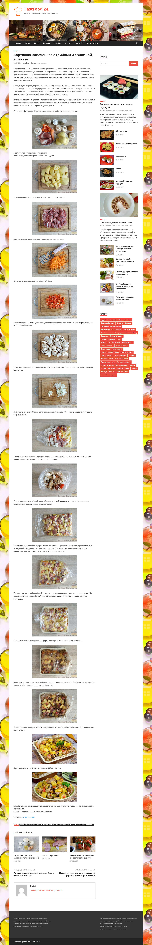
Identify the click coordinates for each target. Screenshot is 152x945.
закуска (134, 368)
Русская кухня (79, 824)
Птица (119, 339)
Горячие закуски (125, 320)
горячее (120, 368)
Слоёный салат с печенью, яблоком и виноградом (124, 286)
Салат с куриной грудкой (110, 352)
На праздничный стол (64, 824)
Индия (18, 43)
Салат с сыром (106, 355)
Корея (37, 43)
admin (27, 63)
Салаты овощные (120, 355)
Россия (46, 43)
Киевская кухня (129, 329)
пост (126, 372)
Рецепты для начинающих (110, 342)
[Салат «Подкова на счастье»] (119, 217)
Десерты (120, 323)
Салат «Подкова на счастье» (116, 222)
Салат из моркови (122, 346)
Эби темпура (121, 131)
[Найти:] (119, 63)
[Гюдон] (107, 176)
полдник (120, 372)
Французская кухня (108, 362)
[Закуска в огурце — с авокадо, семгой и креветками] (107, 254)
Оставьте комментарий (39, 63)
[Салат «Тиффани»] (54, 853)
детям (127, 368)
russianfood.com (28, 817)
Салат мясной (117, 349)
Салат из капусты (107, 346)
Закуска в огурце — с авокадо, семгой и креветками (124, 248)
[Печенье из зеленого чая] (107, 151)
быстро (132, 365)
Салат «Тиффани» (50, 855)
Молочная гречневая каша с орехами (125, 298)
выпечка (111, 368)
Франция (69, 43)
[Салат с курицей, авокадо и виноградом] (107, 279)
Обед (135, 333)
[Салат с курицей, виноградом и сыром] (107, 267)
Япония (79, 43)
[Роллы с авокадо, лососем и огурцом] (119, 99)
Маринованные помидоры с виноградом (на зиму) (82, 856)
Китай (27, 43)
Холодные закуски (123, 362)
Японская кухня (122, 365)
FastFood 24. (36, 9)
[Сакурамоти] (107, 164)
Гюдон (118, 169)
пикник (111, 372)
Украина (57, 43)
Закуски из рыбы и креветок (111, 329)
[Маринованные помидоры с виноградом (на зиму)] (82, 853)
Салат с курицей (126, 352)
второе (103, 368)
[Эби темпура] (107, 139)
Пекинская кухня (116, 336)
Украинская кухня (121, 359)
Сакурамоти (121, 156)
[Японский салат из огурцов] (107, 189)
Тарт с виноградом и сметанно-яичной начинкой (26, 856)
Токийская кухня (107, 359)
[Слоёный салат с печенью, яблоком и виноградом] (107, 292)
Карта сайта (92, 43)
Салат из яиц (105, 349)
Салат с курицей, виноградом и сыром (125, 260)
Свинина (89, 824)
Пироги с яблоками (108, 339)
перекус (104, 372)
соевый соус (105, 375)
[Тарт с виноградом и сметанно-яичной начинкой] (26, 853)
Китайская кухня (107, 333)
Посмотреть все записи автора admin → (47, 890)
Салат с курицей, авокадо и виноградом (127, 273)
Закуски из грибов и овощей (111, 326)
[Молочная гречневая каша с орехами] (107, 305)
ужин (114, 375)
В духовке (104, 320)
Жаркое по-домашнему (46, 824)
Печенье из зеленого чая (126, 143)
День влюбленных (107, 323)
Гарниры (113, 320)
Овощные (104, 336)
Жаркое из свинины (27, 824)
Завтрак (128, 323)
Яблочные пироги (107, 365)
